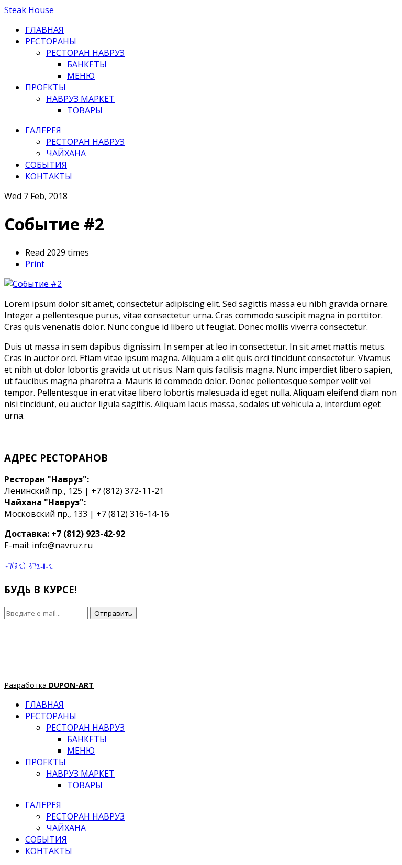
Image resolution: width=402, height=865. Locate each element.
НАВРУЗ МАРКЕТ (80, 99)
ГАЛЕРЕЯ (43, 130)
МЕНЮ (81, 76)
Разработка (49, 685)
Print (34, 264)
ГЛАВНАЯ (44, 30)
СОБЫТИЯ (46, 164)
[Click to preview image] (33, 284)
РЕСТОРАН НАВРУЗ (85, 53)
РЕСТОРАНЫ (50, 41)
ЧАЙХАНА (66, 153)
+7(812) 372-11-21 (29, 566)
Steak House (29, 10)
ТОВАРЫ (85, 110)
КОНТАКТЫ (48, 176)
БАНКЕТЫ (87, 64)
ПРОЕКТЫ (45, 87)
